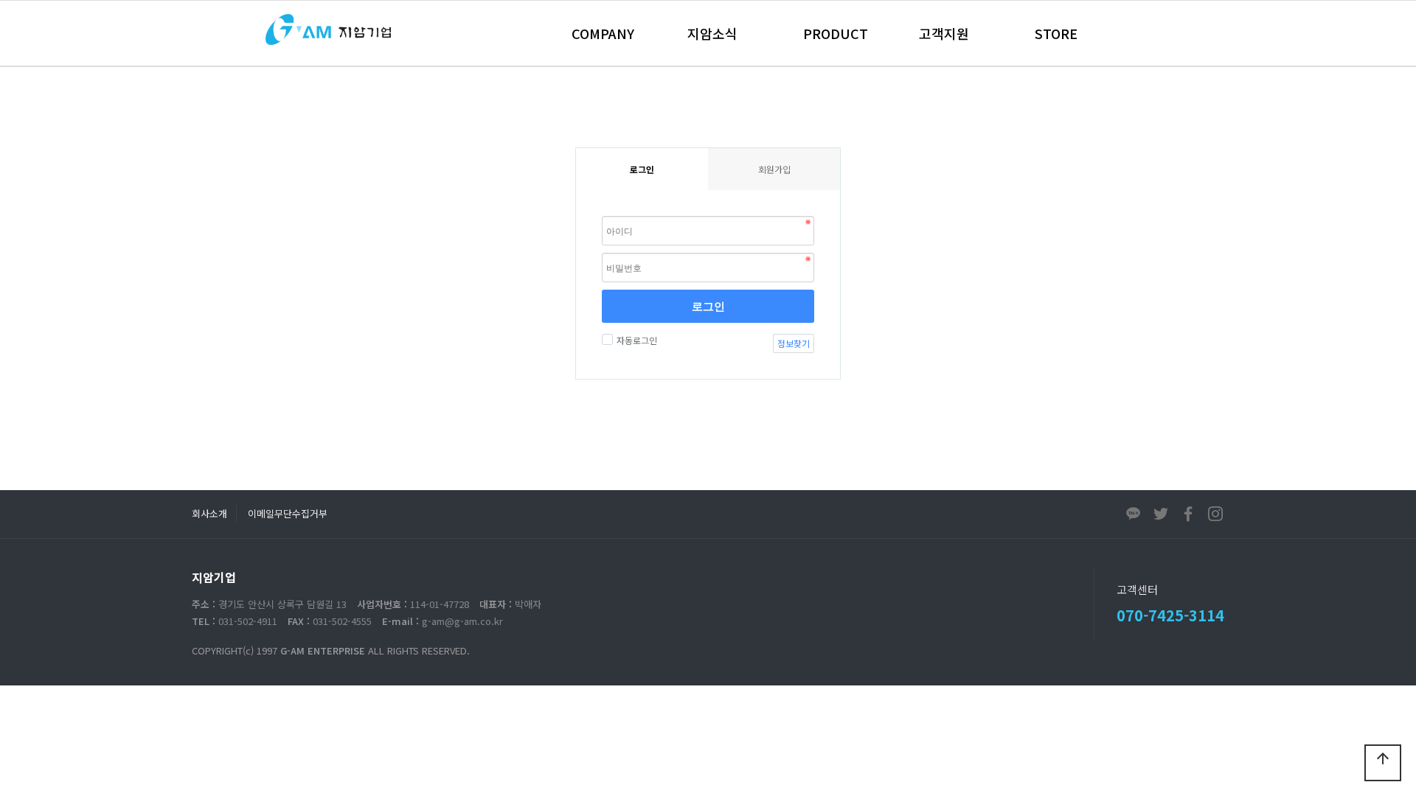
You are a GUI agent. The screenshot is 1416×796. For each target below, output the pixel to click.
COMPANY (603, 33)
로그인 (708, 305)
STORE (1056, 33)
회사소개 (209, 513)
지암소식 (712, 33)
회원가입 (774, 169)
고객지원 (944, 33)
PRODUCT (835, 33)
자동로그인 (637, 340)
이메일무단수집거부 (287, 513)
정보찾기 (793, 343)
